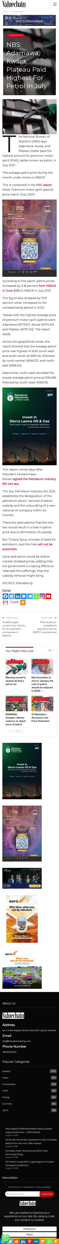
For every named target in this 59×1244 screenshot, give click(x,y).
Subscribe (47, 1194)
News (5, 1077)
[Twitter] (11, 596)
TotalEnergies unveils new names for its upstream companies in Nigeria (13, 629)
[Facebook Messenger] (24, 596)
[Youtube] (48, 596)
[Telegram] (30, 596)
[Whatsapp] (36, 596)
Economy (7, 1103)
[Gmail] (5, 602)
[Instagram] (42, 596)
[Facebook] (5, 596)
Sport (5, 1110)
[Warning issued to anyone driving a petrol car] (17, 666)
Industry (6, 1071)
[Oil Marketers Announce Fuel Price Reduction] (42, 703)
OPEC (5, 1090)
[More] (23, 602)
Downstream (16, 35)
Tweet (14, 602)
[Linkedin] (17, 596)
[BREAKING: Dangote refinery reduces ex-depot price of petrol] (17, 703)
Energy (6, 1097)
